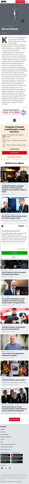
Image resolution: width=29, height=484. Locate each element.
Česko (3, 296)
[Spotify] (17, 461)
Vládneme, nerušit (11, 214)
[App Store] (5, 455)
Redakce (3, 429)
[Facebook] (2, 469)
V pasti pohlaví (5, 270)
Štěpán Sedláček (5, 413)
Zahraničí (4, 377)
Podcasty (5, 214)
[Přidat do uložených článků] (26, 180)
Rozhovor (4, 325)
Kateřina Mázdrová (6, 331)
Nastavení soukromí (5, 449)
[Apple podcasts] (17, 455)
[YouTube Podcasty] (17, 458)
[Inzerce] (14, 112)
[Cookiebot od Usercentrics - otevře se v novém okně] (18, 226)
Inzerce (2, 439)
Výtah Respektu (11, 404)
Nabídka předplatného (6, 437)
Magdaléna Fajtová (6, 194)
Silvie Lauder (4, 276)
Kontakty (3, 432)
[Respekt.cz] (3, 1)
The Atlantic (10, 384)
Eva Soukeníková (5, 220)
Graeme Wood (5, 384)
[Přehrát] (22, 180)
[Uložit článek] (22, 21)
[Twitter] (6, 469)
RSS (2, 442)
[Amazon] (5, 461)
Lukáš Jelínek (4, 358)
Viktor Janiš (4, 32)
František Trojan (12, 220)
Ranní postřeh (6, 351)
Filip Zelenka (18, 220)
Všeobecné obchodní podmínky (8, 444)
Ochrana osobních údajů (6, 447)
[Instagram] (9, 469)
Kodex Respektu (4, 434)
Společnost (4, 183)
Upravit (13, 256)
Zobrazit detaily (21, 248)
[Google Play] (5, 458)
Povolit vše (14, 253)
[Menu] (27, 2)
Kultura (3, 26)
